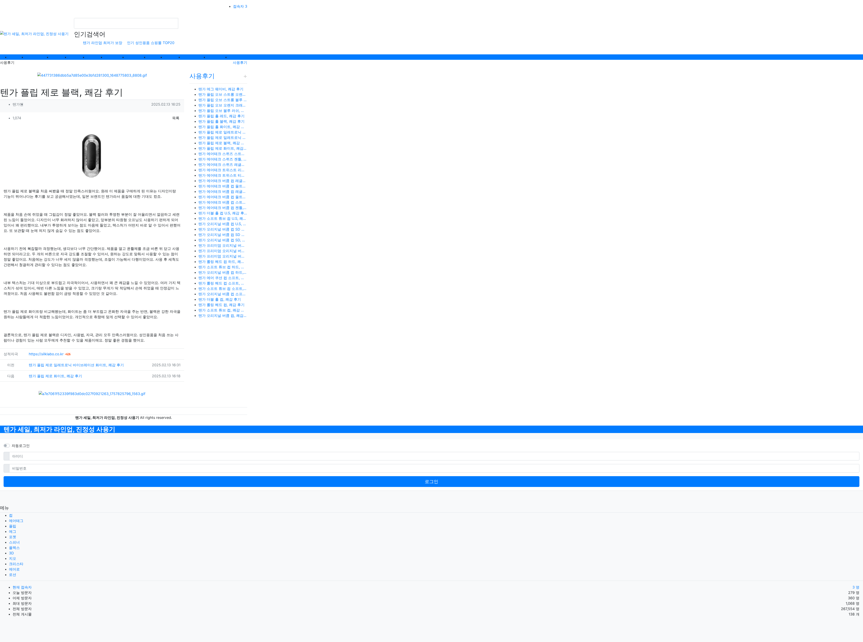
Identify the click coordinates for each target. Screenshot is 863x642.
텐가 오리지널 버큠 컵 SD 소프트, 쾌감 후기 (222, 234)
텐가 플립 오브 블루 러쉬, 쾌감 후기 (222, 110)
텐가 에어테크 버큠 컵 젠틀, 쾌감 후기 (222, 207)
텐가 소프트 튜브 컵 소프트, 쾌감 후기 (222, 288)
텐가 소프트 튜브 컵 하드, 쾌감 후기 (222, 267)
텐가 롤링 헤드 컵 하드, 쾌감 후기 (222, 261)
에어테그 (16, 520)
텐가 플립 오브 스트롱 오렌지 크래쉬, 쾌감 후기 (222, 94)
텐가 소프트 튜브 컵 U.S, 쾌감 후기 (222, 218)
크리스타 (16, 564)
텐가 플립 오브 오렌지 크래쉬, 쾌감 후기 (222, 105)
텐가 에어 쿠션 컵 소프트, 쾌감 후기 (222, 277)
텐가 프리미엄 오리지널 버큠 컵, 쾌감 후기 (222, 256)
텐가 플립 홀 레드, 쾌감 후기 (221, 116)
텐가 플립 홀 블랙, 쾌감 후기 (221, 121)
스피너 (14, 542)
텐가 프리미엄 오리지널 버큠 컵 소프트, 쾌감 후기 (222, 251)
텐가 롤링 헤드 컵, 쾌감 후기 (221, 304)
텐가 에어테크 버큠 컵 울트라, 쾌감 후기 (222, 186)
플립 (12, 526)
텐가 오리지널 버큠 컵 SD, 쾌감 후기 (222, 240)
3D (11, 553)
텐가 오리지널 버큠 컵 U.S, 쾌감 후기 (222, 224)
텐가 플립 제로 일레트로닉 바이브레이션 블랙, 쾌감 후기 (222, 132)
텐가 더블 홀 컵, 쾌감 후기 (219, 299)
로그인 (431, 481)
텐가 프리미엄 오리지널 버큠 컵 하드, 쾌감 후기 (222, 245)
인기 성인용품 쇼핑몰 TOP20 (150, 42)
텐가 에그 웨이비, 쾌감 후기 (220, 89)
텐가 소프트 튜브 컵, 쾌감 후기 (222, 310)
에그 (12, 531)
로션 (12, 574)
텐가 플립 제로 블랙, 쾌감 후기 (222, 143)
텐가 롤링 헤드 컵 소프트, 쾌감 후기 (222, 283)
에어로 (14, 569)
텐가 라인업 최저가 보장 (102, 42)
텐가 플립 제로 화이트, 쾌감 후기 (55, 376)
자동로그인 (21, 445)
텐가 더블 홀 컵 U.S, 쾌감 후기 (222, 213)
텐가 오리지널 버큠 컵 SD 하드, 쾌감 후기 (222, 229)
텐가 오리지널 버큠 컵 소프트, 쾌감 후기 (222, 294)
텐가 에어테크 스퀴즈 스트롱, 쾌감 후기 (222, 153)
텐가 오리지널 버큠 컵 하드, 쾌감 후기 (222, 272)
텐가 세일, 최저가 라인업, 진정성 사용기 (59, 429)
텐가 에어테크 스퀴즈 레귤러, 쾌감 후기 (222, 164)
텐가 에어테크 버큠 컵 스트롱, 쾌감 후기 (222, 202)
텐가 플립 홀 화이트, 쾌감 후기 (222, 126)
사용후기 (240, 62)
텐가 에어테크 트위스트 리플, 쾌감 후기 (222, 170)
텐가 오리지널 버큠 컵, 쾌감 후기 (222, 315)
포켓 (12, 537)
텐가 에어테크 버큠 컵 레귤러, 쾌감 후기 (222, 180)
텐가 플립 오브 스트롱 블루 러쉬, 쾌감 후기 (222, 100)
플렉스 (14, 547)
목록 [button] (175, 118)
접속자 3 (240, 6)
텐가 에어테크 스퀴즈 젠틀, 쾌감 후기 (222, 159)
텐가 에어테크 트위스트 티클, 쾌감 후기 (222, 175)
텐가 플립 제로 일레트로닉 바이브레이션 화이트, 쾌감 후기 (76, 365)
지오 (12, 558)
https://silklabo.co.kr (49, 354)
